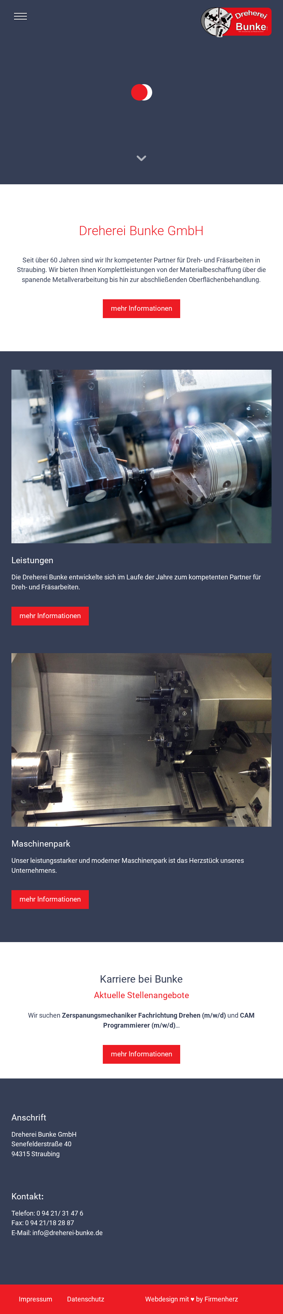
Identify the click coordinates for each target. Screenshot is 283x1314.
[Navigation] (20, 18)
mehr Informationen (141, 308)
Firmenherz (221, 1299)
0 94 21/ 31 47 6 (59, 1213)
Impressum (35, 1299)
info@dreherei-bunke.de (67, 1233)
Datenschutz (85, 1299)
